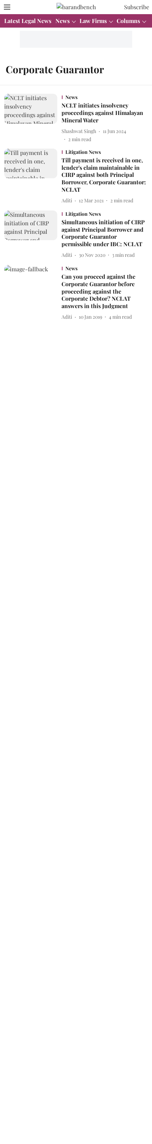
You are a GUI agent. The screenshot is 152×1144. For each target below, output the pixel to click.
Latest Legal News (27, 20)
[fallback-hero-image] (33, 118)
